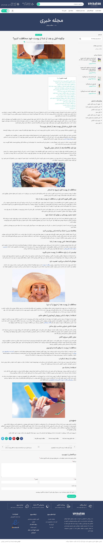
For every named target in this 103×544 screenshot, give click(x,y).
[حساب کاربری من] (12, 10)
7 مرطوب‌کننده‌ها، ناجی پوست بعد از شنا (66, 91)
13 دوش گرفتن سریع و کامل (69, 102)
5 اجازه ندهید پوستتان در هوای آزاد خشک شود (65, 88)
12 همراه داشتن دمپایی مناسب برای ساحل (66, 100)
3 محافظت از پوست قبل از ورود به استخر (66, 84)
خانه (56, 25)
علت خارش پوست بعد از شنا (68, 438)
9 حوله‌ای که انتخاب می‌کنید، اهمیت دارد (66, 95)
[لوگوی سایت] (94, 4)
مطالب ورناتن (49, 25)
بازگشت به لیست (38, 446)
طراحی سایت (17, 541)
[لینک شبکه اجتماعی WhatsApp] (6, 438)
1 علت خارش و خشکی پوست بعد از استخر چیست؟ (64, 81)
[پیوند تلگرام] (2, 438)
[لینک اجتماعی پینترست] (13, 438)
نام (75, 479)
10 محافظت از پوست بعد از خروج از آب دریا (66, 96)
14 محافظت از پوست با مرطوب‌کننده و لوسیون (65, 103)
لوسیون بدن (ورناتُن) (91, 84)
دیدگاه (74, 461)
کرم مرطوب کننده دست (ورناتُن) (88, 91)
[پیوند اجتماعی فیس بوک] (21, 438)
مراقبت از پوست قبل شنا (40, 438)
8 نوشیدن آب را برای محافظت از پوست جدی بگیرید (64, 93)
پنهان (58, 78)
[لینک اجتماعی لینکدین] (10, 438)
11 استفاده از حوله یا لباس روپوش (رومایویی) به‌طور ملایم (62, 98)
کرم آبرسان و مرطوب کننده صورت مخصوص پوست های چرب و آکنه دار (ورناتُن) (87, 59)
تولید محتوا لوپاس (40, 42)
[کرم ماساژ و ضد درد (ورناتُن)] (99, 78)
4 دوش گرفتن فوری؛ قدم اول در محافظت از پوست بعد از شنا (62, 86)
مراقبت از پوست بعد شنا (54, 438)
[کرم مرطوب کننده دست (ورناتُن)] (99, 93)
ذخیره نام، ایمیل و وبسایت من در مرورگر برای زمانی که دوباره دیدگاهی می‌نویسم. (55, 492)
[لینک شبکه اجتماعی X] (17, 438)
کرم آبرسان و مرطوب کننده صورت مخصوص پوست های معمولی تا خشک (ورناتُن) (88, 69)
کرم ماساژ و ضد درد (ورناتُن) (89, 77)
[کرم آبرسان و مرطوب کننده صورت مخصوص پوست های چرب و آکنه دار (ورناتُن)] (99, 60)
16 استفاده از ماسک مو (70, 107)
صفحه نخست (51, 519)
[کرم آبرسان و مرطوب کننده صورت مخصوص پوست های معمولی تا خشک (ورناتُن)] (99, 70)
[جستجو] (38, 4)
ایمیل (36, 479)
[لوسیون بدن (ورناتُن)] (99, 85)
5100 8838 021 (33, 525)
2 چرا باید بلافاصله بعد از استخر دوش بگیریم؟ (65, 83)
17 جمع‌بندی (72, 108)
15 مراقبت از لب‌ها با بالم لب (69, 105)
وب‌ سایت (74, 486)
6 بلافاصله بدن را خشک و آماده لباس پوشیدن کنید (64, 89)
